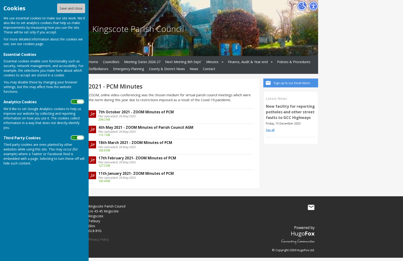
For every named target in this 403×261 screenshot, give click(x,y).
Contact (209, 69)
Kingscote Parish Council (138, 28)
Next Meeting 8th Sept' (183, 62)
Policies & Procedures (293, 62)
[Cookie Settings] (301, 6)
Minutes (212, 62)
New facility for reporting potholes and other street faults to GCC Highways (290, 112)
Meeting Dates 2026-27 (142, 62)
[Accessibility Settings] (313, 6)
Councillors (111, 62)
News (194, 69)
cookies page (33, 44)
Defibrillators (98, 69)
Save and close (71, 8)
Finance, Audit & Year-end (248, 62)
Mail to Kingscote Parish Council (311, 207)
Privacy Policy (98, 239)
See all (270, 130)
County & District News (167, 69)
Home (93, 62)
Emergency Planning (128, 69)
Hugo (303, 233)
